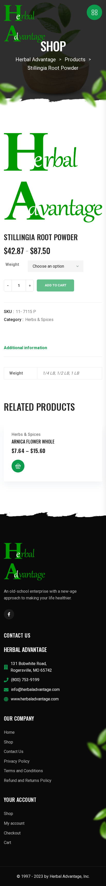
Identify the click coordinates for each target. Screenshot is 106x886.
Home (9, 732)
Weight (12, 264)
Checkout (12, 833)
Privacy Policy (17, 761)
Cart (7, 842)
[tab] (25, 349)
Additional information (25, 347)
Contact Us (13, 751)
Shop (8, 742)
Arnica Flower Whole (33, 441)
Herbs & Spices (39, 319)
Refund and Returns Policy (27, 780)
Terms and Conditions (23, 770)
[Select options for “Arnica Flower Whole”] (18, 466)
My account (14, 823)
